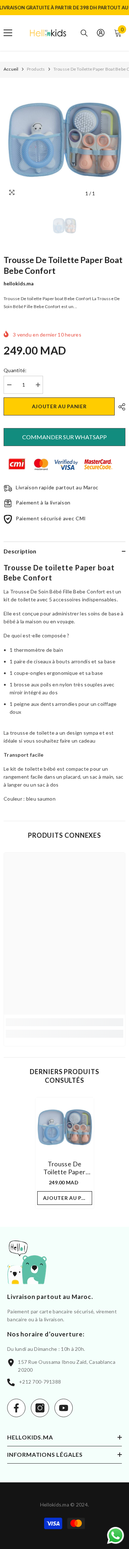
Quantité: (15, 370)
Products (36, 69)
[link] (64, 1022)
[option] (64, 139)
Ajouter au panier (59, 406)
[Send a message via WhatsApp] (115, 1535)
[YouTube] (63, 1408)
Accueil (11, 69)
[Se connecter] (100, 32)
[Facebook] (16, 1408)
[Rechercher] (84, 33)
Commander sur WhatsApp (64, 436)
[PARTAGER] (120, 406)
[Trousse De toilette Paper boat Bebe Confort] (64, 1127)
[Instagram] (40, 1408)
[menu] (8, 32)
